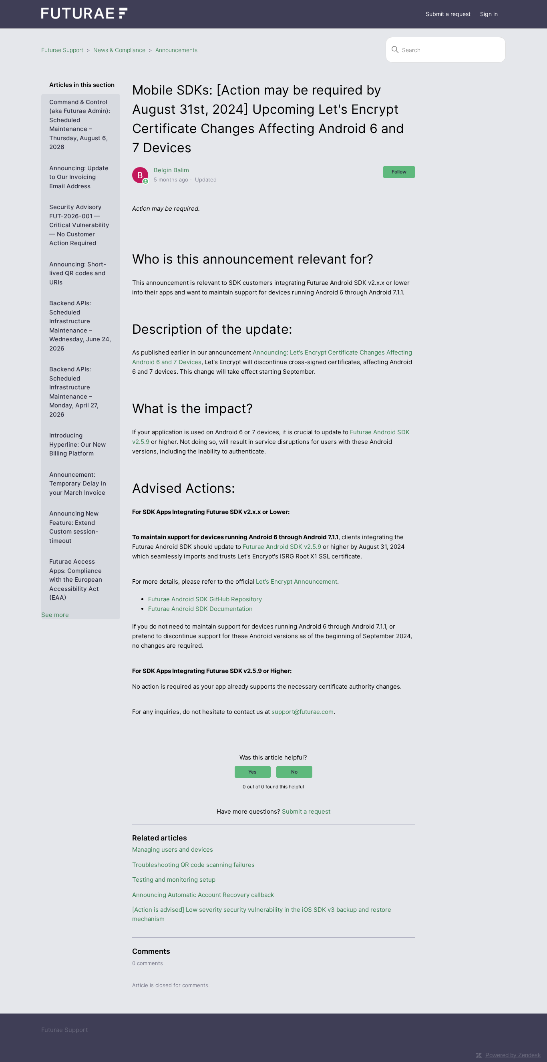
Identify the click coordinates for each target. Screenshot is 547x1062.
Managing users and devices (172, 849)
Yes (252, 772)
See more (55, 615)
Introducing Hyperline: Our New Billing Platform (77, 444)
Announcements (176, 49)
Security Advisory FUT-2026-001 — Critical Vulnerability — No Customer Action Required (79, 225)
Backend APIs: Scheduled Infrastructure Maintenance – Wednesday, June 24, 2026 (80, 325)
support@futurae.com (302, 711)
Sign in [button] (489, 13)
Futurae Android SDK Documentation (200, 609)
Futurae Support (62, 49)
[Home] (84, 18)
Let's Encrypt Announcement (296, 581)
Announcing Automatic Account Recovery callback (203, 895)
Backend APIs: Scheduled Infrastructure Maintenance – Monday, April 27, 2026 (74, 391)
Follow (399, 172)
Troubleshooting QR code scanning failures (193, 865)
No (294, 772)
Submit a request (448, 13)
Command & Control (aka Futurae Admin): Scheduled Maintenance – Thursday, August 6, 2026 (79, 124)
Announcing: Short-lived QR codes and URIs (77, 273)
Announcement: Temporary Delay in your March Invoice (77, 483)
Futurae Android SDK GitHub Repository (205, 599)
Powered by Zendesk (513, 1055)
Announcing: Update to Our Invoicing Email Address (79, 177)
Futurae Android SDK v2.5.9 (282, 546)
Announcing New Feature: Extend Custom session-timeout (74, 527)
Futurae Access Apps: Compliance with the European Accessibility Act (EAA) (75, 579)
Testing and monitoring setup (173, 879)
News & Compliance (119, 49)
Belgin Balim (171, 170)
